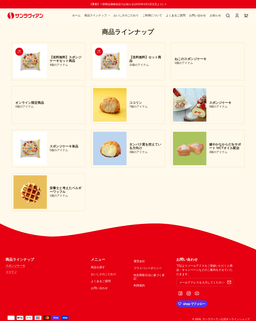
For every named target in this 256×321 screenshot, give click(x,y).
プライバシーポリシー (148, 268)
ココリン (11, 271)
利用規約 (139, 285)
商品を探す (98, 267)
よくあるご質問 (101, 281)
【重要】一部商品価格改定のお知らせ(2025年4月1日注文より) (126, 4)
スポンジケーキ (15, 265)
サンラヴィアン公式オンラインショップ (226, 319)
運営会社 (139, 261)
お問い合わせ (99, 288)
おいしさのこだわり (103, 274)
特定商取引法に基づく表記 (149, 276)
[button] (228, 15)
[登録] (229, 282)
